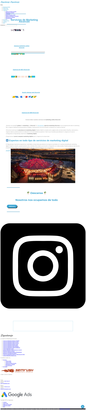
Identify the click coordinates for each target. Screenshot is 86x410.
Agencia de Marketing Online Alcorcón (11, 343)
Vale (60, 408)
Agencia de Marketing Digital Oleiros (10, 345)
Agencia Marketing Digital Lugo (10, 355)
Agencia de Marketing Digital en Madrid (11, 340)
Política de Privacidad (7, 404)
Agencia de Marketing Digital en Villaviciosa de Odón (14, 354)
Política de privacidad (65, 408)
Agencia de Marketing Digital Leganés (10, 341)
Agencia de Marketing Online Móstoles (11, 346)
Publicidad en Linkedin (10, 364)
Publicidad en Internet (10, 12)
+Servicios (5, 10)
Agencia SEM (8, 362)
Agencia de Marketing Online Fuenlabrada (11, 347)
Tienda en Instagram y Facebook (12, 16)
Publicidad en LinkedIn (10, 17)
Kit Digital (5, 19)
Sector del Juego (9, 18)
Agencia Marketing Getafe (8, 348)
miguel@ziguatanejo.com (6, 388)
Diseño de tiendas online (10, 15)
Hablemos (12, 206)
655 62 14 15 (7, 386)
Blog (4, 22)
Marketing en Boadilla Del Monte (9, 353)
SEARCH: (3, 25)
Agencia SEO (6, 9)
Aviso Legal (5, 403)
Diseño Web (5, 8)
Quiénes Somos (6, 20)
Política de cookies (6, 405)
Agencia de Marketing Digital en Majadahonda (12, 352)
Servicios (5, 359)
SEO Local (8, 13)
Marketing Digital (6, 7)
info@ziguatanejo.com (5, 383)
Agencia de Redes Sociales (11, 11)
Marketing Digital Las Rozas (8, 351)
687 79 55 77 (7, 381)
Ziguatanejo (41, 125)
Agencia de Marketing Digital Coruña (10, 344)
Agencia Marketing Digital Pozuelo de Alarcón (12, 349)
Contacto (5, 21)
